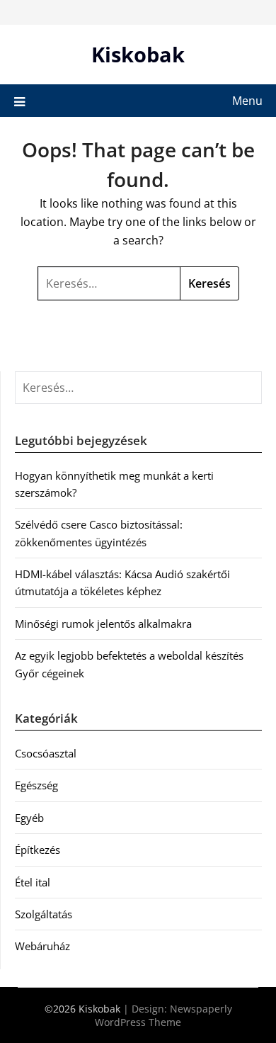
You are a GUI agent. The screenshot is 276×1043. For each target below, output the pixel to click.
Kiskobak (138, 54)
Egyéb (29, 818)
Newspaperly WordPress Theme (163, 1015)
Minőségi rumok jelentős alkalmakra (103, 623)
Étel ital (32, 882)
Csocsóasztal (45, 753)
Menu (247, 100)
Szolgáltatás (43, 914)
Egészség (36, 785)
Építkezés (37, 849)
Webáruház (42, 946)
